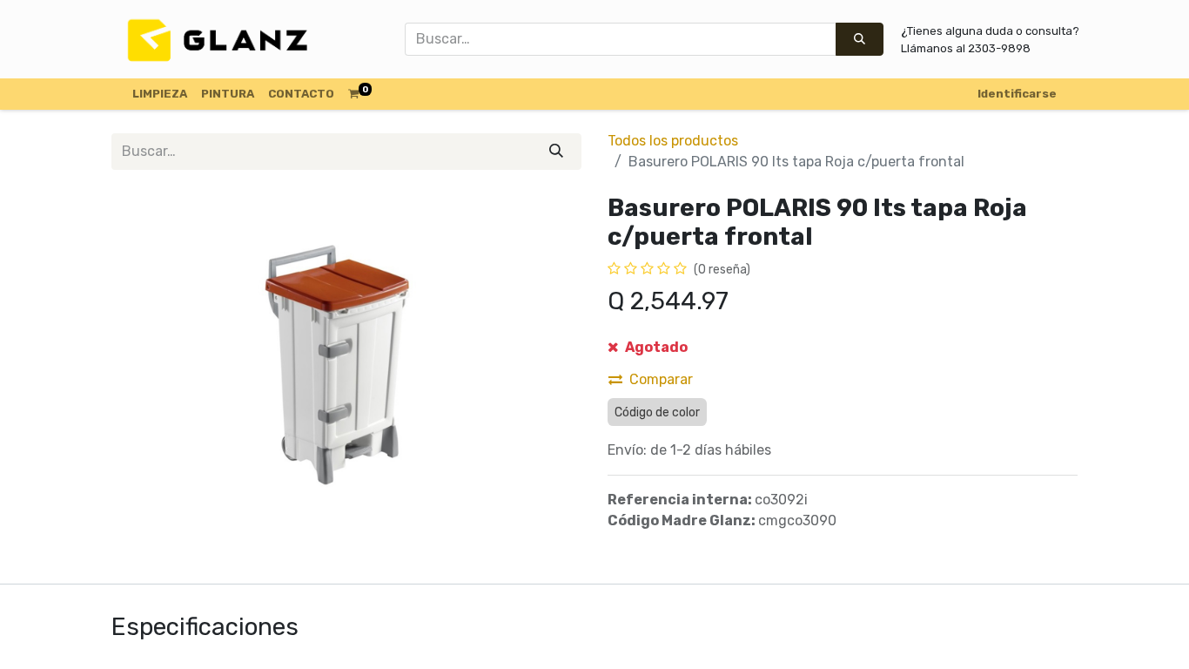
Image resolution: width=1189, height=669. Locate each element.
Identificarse (1017, 93)
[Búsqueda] (859, 39)
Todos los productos (673, 140)
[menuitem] (159, 94)
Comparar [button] (661, 379)
